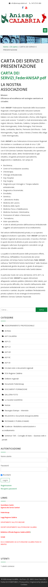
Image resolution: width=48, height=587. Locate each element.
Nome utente (6, 456)
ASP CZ (8, 347)
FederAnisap (5, 512)
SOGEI (3, 537)
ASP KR (8, 352)
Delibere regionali (12, 378)
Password (5, 465)
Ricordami (6, 475)
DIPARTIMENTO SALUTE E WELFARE (12, 522)
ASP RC (8, 357)
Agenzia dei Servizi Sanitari (10, 507)
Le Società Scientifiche (14, 400)
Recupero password (9, 488)
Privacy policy (24, 582)
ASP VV (7, 363)
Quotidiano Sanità (7, 505)
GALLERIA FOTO (11, 394)
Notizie (7, 405)
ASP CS (7, 341)
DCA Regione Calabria (13, 373)
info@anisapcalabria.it (19, 3)
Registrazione (6, 485)
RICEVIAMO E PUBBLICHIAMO (17, 421)
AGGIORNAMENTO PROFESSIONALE (19, 325)
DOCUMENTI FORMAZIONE (16, 389)
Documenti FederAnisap (14, 384)
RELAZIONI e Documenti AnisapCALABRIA (22, 416)
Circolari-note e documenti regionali (19, 368)
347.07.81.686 (36, 3)
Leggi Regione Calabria (9, 517)
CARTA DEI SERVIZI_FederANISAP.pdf (23, 75)
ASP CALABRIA (11, 336)
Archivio (8, 331)
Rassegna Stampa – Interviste (16, 410)
